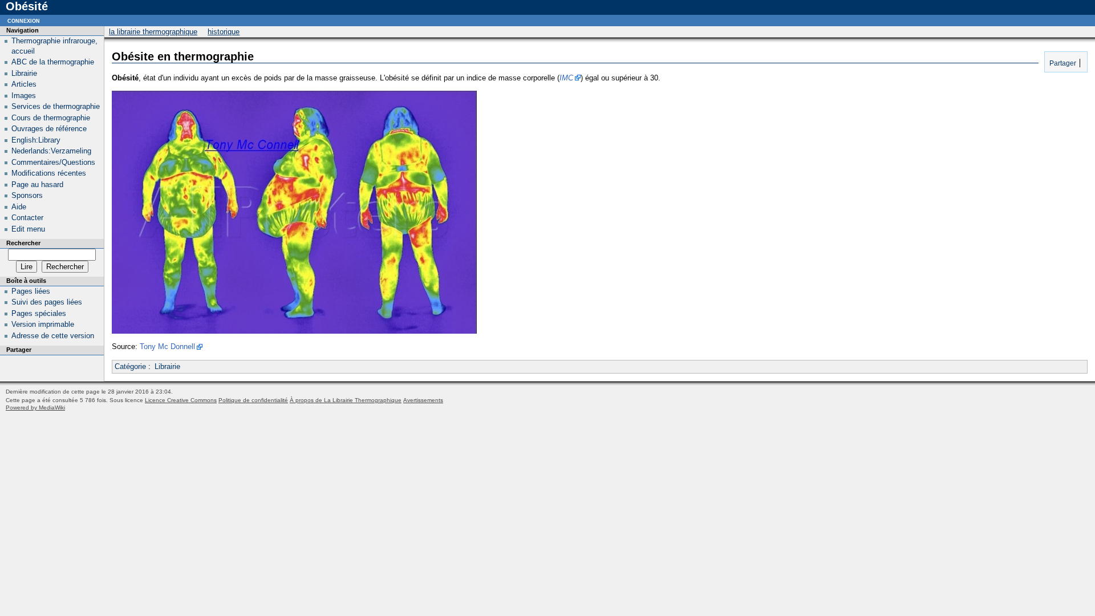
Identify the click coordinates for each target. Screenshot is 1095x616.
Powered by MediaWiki (35, 407)
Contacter (27, 217)
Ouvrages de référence (49, 128)
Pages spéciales (38, 313)
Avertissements (423, 400)
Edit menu (28, 229)
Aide (18, 206)
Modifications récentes (48, 173)
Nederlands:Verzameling (51, 151)
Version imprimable (42, 324)
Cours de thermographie (50, 118)
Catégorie (130, 366)
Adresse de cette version (52, 335)
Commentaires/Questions (53, 162)
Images (23, 95)
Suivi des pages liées (46, 302)
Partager (1062, 63)
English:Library (35, 140)
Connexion (23, 20)
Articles (23, 84)
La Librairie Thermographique (153, 31)
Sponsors (27, 195)
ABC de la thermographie (52, 62)
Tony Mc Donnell (167, 346)
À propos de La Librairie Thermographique (346, 400)
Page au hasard (37, 184)
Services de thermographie (55, 106)
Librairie (167, 366)
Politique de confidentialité (253, 400)
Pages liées (30, 291)
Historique (224, 31)
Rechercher (23, 243)
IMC (566, 78)
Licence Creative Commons (181, 400)
